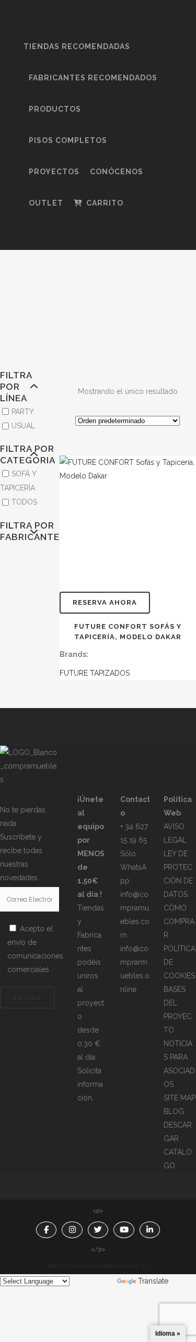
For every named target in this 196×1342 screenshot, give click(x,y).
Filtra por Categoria (19, 454)
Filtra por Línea (16, 386)
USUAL (23, 426)
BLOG (174, 1111)
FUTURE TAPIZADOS (95, 673)
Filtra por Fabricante (19, 531)
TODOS (24, 502)
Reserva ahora (105, 602)
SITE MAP (179, 1098)
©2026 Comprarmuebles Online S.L (98, 1265)
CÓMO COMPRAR (179, 921)
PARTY (22, 412)
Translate (153, 1281)
